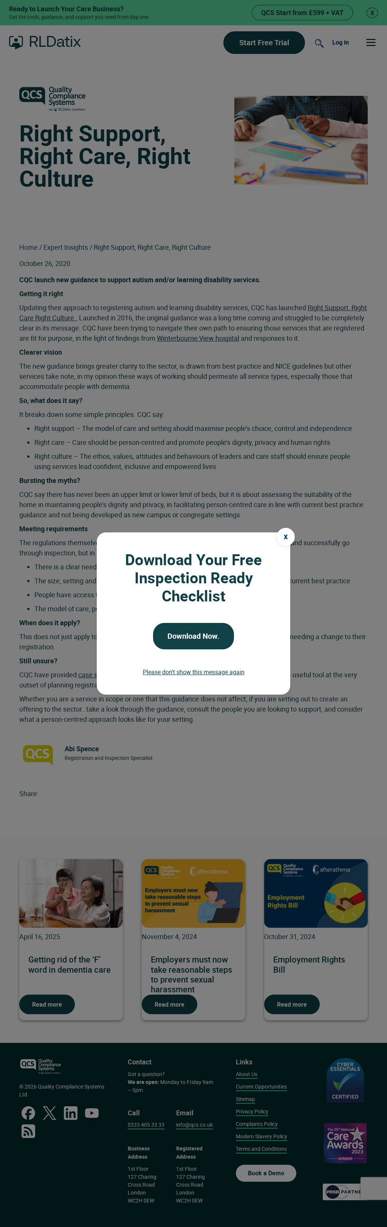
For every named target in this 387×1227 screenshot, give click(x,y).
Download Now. (193, 636)
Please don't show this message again (194, 672)
